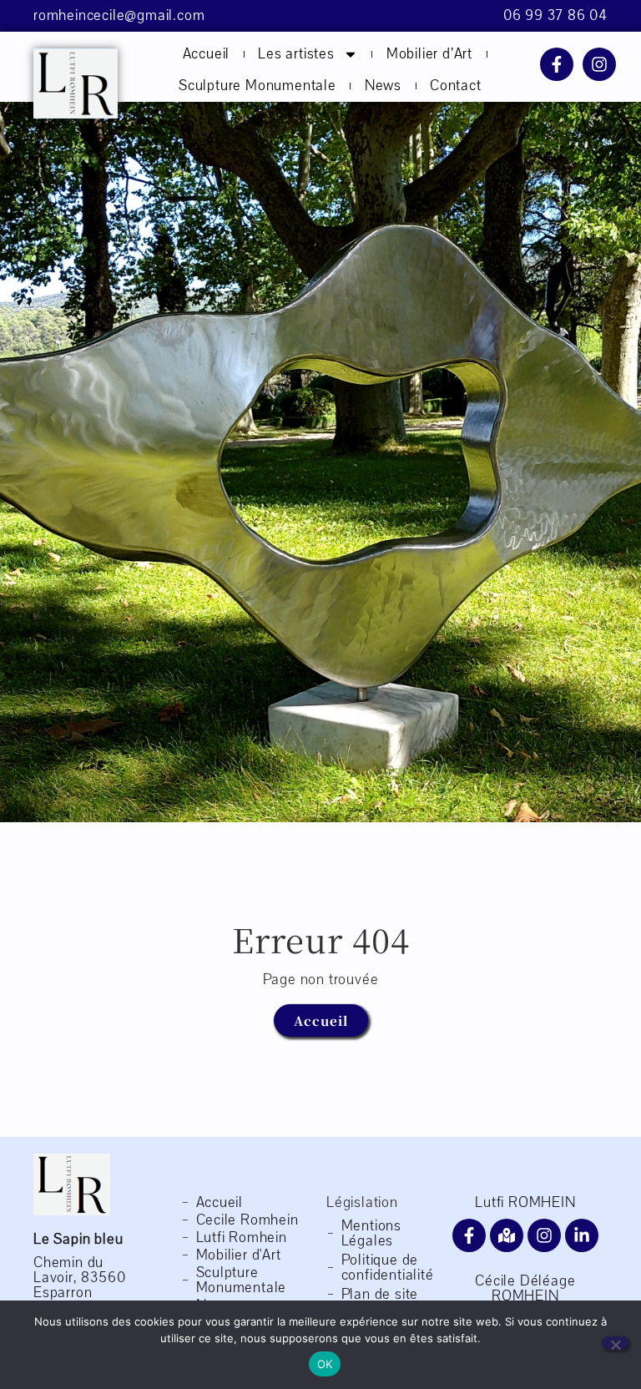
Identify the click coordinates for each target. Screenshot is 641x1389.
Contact (456, 85)
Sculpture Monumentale (257, 85)
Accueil (206, 53)
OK (325, 1364)
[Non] (615, 1343)
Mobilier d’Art (429, 53)
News (383, 85)
